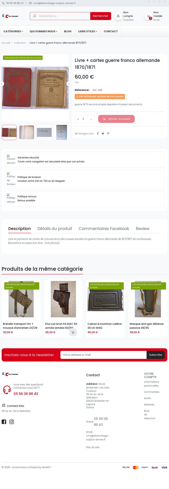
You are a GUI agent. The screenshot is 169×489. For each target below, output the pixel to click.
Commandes (151, 392)
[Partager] (98, 133)
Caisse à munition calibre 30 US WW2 (104, 326)
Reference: (82, 90)
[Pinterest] (108, 133)
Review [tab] (143, 228)
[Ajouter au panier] (73, 332)
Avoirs (147, 398)
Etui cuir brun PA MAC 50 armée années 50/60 (61, 326)
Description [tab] (19, 228)
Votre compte (150, 375)
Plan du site (92, 447)
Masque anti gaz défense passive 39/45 (147, 326)
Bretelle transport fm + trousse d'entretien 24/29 (20, 326)
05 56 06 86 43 (26, 393)
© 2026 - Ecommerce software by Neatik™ (26, 467)
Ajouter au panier (119, 119)
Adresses (149, 404)
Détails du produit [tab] (54, 228)
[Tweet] (103, 133)
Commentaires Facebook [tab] (104, 228)
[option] (9, 132)
